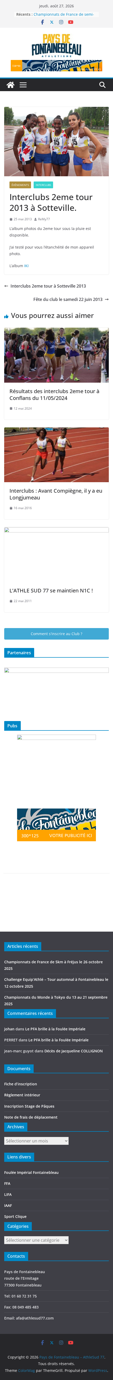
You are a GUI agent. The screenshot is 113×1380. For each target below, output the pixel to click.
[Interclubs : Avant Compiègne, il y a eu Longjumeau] (56, 431)
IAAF (8, 1205)
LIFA (8, 1194)
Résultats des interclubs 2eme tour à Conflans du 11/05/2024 (54, 395)
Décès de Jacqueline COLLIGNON (73, 1050)
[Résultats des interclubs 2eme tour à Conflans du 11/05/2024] (56, 331)
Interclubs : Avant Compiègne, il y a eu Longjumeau (55, 494)
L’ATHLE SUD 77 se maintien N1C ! (51, 590)
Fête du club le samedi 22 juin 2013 (67, 299)
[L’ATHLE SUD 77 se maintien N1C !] (56, 531)
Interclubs (43, 185)
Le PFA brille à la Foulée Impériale (55, 1028)
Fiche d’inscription (20, 1083)
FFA (7, 1183)
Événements (20, 185)
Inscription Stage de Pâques (29, 1106)
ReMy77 (44, 219)
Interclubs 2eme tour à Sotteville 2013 (48, 286)
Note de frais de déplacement (31, 1117)
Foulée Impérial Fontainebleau (31, 1172)
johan (9, 1028)
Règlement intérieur (22, 1094)
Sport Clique (15, 1216)
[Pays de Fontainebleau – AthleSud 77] (10, 85)
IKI (26, 265)
